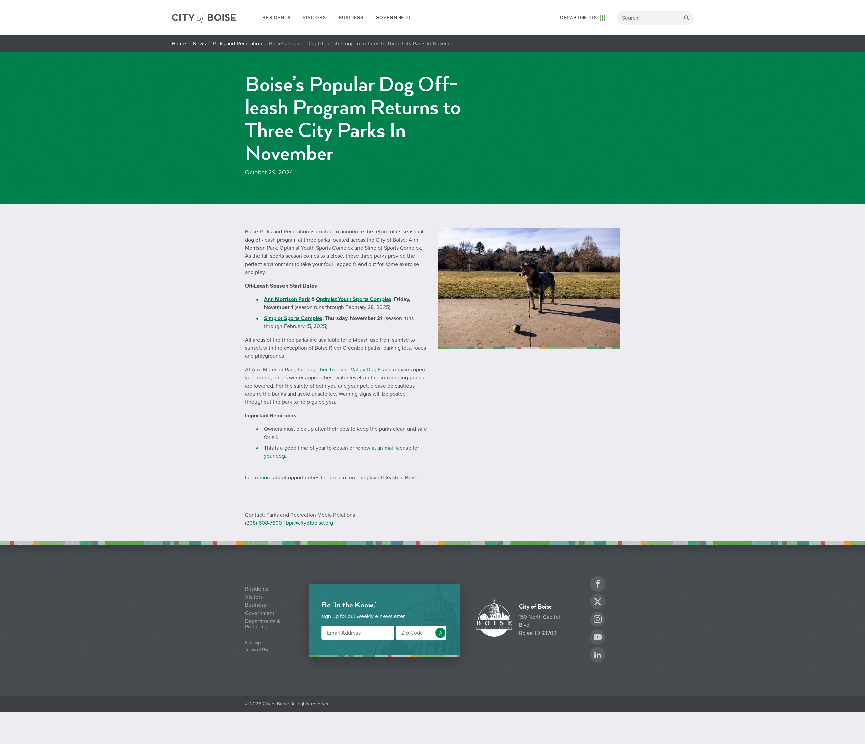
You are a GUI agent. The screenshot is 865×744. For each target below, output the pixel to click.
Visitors (314, 17)
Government (393, 17)
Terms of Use (257, 650)
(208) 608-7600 (263, 523)
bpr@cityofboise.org (309, 523)
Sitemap (253, 643)
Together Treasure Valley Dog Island (349, 369)
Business (351, 17)
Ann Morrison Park (287, 299)
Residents (276, 17)
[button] (440, 633)
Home (179, 43)
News (199, 43)
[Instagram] (598, 620)
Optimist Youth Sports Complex (353, 299)
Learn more (258, 477)
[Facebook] (598, 585)
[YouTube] (598, 638)
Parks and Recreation (237, 43)
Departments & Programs (262, 624)
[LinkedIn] (598, 656)
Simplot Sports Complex (293, 318)
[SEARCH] (687, 18)
